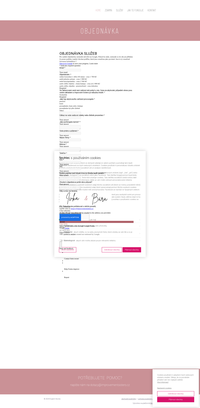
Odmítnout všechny (176, 394)
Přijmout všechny (176, 399)
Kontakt (152, 10)
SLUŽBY (119, 10)
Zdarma (108, 10)
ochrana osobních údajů (147, 399)
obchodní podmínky (128, 399)
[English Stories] (61, 10)
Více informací (162, 382)
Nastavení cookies (164, 388)
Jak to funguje (135, 10)
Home (98, 10)
